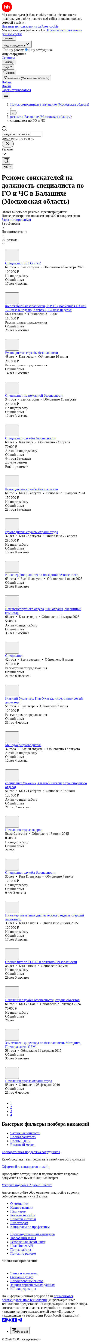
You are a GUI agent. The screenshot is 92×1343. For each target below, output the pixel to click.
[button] (6, 82)
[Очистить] (8, 143)
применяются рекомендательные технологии (37, 1298)
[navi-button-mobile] (6, 95)
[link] (9, 72)
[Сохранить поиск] (6, 160)
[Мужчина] (12, 255)
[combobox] (21, 134)
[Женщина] (12, 648)
